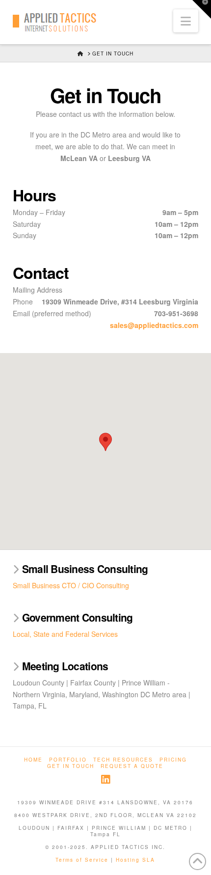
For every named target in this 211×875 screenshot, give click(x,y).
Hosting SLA (135, 859)
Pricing (173, 760)
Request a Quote (132, 766)
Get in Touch (70, 766)
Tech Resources (123, 760)
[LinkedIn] (105, 779)
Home (33, 760)
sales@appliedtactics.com (154, 325)
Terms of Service (81, 859)
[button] (185, 20)
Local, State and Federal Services (65, 634)
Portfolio (68, 760)
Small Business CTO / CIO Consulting (71, 585)
